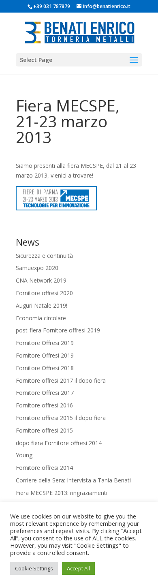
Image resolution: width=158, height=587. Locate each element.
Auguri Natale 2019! (41, 305)
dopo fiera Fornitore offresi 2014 (59, 443)
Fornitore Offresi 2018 (45, 368)
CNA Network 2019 (41, 280)
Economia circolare (41, 318)
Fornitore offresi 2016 (44, 405)
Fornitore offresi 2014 (44, 467)
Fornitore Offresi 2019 (45, 343)
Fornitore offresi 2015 (44, 430)
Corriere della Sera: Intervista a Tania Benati (73, 480)
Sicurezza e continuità (44, 255)
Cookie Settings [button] (34, 568)
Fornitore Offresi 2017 (45, 392)
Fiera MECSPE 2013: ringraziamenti (61, 493)
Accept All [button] (78, 568)
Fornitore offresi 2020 (44, 293)
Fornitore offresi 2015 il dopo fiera (61, 418)
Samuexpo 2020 (37, 268)
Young (24, 455)
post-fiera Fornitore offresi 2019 (58, 330)
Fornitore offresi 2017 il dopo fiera (61, 380)
